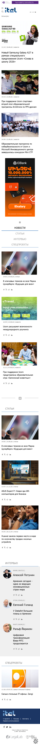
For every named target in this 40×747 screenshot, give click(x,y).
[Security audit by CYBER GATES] (31, 737)
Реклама (16, 719)
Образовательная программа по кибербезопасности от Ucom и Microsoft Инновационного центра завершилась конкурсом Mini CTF (17, 148)
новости (19, 227)
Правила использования (11, 721)
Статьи (17, 276)
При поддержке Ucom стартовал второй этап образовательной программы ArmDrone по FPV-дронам (19, 104)
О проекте (6, 719)
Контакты (25, 719)
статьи (19, 233)
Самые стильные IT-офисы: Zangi (17, 694)
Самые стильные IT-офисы (22, 689)
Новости (16, 47)
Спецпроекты (19, 244)
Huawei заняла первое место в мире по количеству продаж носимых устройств (19, 539)
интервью (20, 239)
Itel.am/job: (5, 16)
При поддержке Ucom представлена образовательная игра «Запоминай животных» (18, 375)
